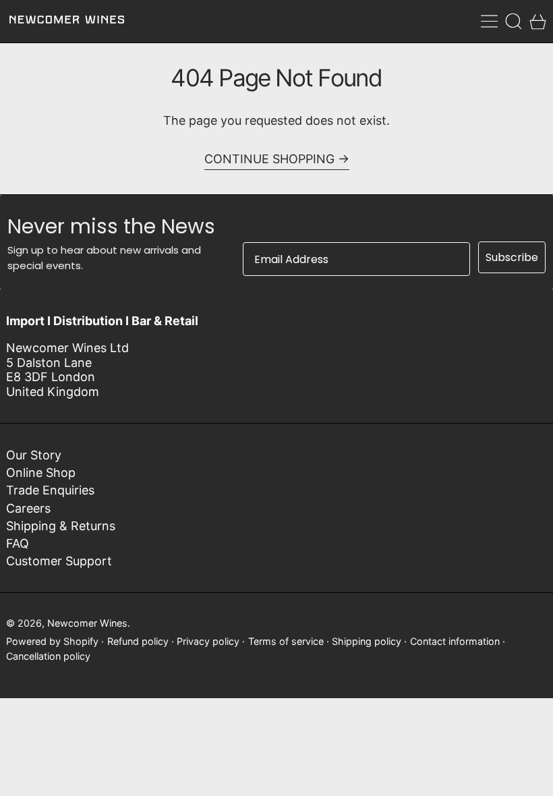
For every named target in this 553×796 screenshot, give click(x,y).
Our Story (33, 455)
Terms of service (286, 641)
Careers (28, 508)
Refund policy (138, 641)
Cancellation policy (48, 656)
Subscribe (512, 257)
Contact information (455, 641)
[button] (513, 21)
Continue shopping (269, 159)
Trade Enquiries (50, 490)
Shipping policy (366, 641)
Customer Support (59, 561)
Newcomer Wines (87, 623)
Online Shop (41, 472)
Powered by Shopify (52, 641)
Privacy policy (208, 641)
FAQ (17, 543)
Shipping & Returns (60, 526)
